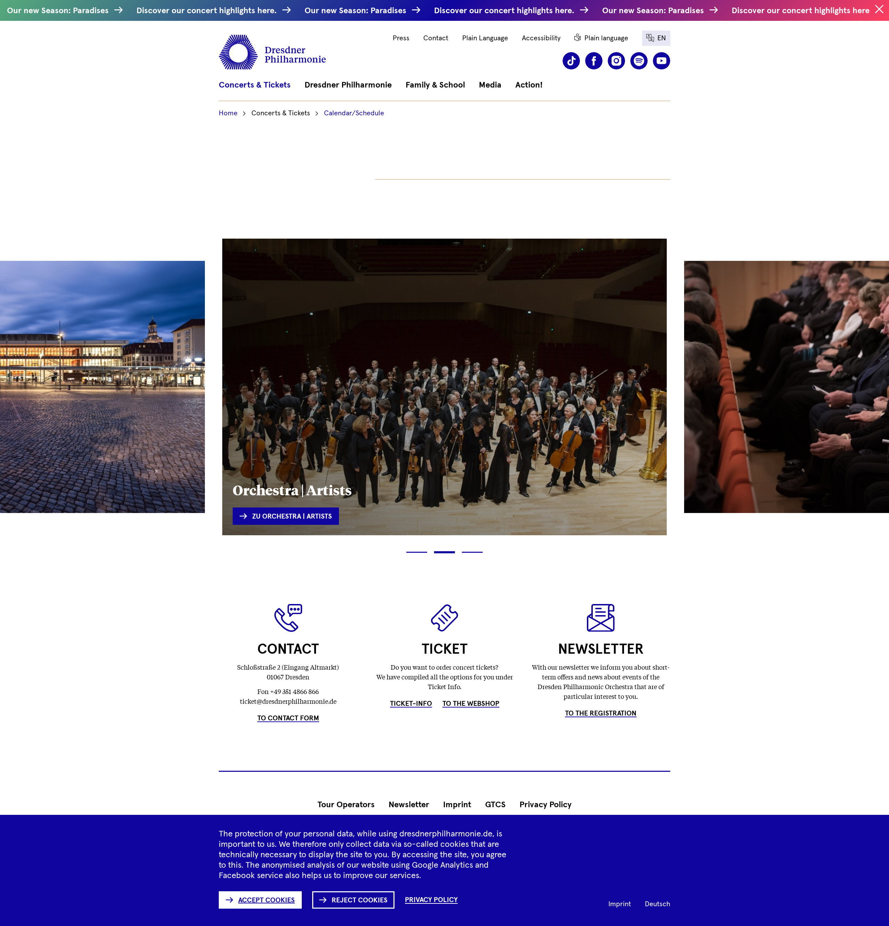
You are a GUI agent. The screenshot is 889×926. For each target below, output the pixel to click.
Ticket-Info (411, 703)
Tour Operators (346, 805)
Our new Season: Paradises (59, 11)
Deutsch (657, 904)
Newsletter (409, 805)
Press (401, 38)
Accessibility (541, 38)
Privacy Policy (546, 805)
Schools (715, 474)
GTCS (495, 805)
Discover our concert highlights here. (207, 11)
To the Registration (601, 713)
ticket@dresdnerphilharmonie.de (288, 700)
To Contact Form (288, 718)
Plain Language (485, 38)
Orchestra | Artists (292, 489)
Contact (435, 38)
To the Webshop (470, 703)
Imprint (457, 805)
